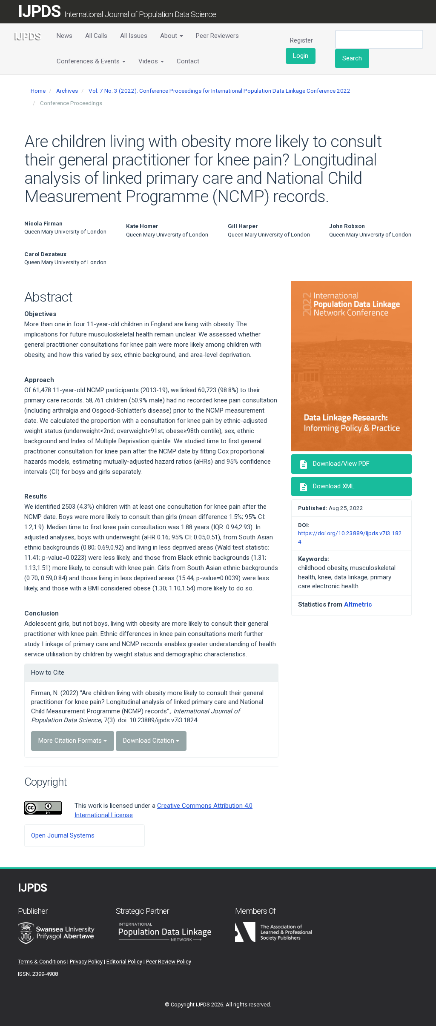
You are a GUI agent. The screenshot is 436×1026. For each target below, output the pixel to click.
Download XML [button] (326, 487)
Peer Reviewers (217, 36)
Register (301, 40)
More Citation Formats (70, 740)
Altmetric (358, 604)
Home (38, 90)
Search (352, 58)
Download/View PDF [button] (334, 464)
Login (300, 56)
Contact (188, 61)
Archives (67, 90)
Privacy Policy (86, 961)
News (64, 36)
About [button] (169, 36)
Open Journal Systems (63, 835)
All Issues (133, 36)
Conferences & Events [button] (89, 61)
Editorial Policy (124, 961)
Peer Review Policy (168, 961)
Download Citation (149, 740)
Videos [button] (149, 61)
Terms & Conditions (42, 961)
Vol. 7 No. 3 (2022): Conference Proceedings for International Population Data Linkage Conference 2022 (219, 90)
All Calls (96, 36)
